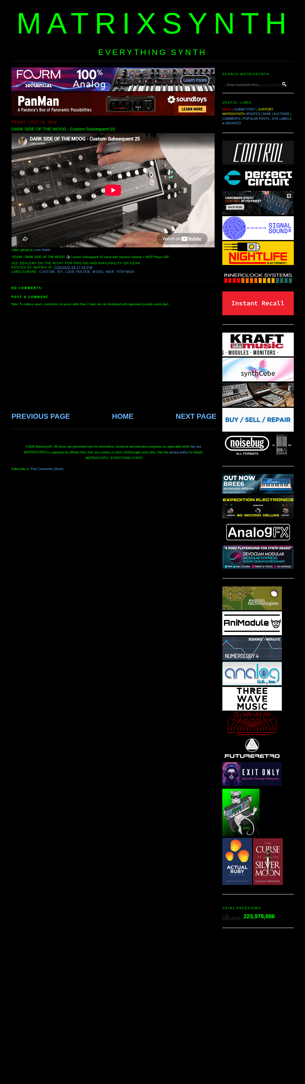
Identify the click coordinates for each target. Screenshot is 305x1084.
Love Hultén (42, 250)
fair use (196, 446)
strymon (125, 272)
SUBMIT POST (245, 109)
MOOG (97, 272)
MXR (110, 272)
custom (47, 272)
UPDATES (252, 114)
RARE (267, 114)
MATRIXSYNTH (154, 23)
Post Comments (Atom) (47, 469)
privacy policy (178, 452)
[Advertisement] (258, 1007)
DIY (60, 272)
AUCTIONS (282, 114)
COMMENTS (231, 118)
